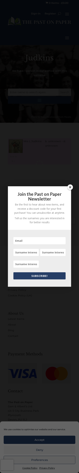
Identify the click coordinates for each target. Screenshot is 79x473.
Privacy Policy (47, 468)
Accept (39, 440)
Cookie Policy (29, 468)
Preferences (39, 460)
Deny (39, 450)
